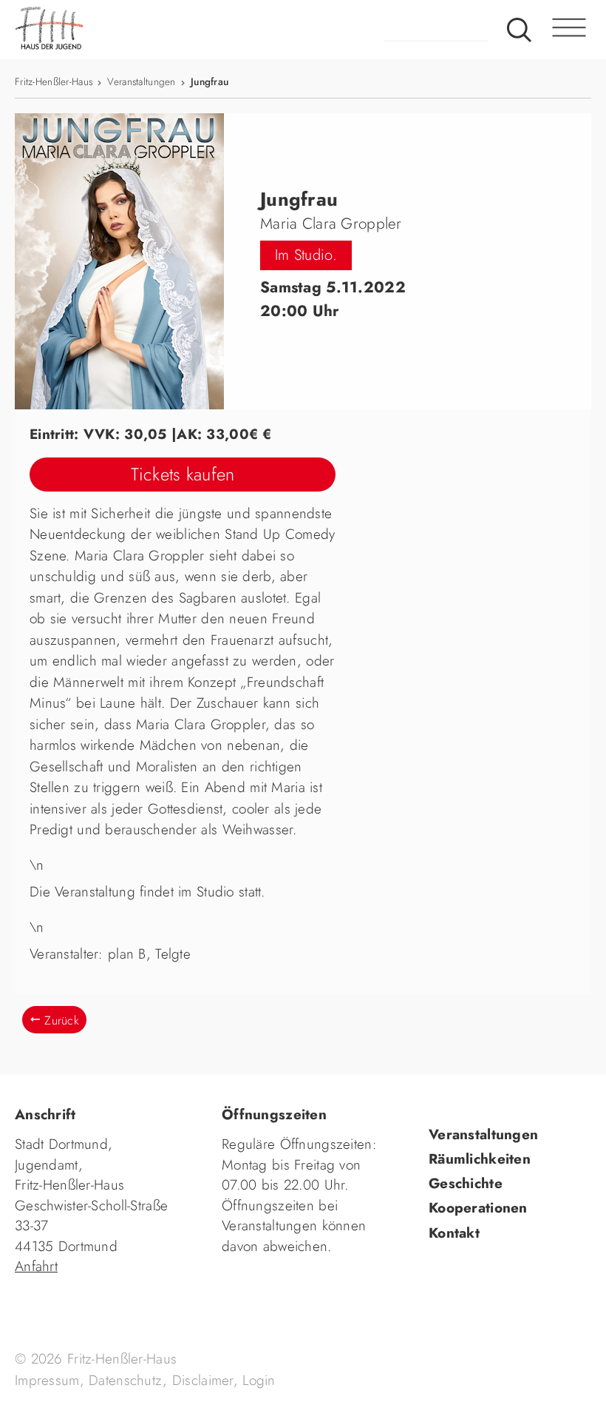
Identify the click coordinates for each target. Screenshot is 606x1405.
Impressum (47, 1380)
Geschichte (466, 1183)
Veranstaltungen (141, 81)
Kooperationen (478, 1208)
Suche (519, 29)
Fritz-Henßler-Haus (53, 81)
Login (258, 1380)
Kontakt (454, 1233)
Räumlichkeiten (480, 1159)
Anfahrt (36, 1266)
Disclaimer (203, 1380)
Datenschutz (126, 1380)
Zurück (61, 1020)
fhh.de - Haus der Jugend (107, 29)
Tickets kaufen (183, 474)
